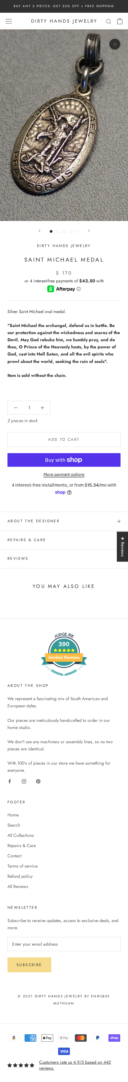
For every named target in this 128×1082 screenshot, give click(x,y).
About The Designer (33, 521)
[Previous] (39, 230)
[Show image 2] (57, 231)
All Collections (20, 835)
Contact (14, 856)
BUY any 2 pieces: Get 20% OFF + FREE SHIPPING (64, 6)
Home (13, 815)
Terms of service (22, 866)
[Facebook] (9, 780)
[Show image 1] (51, 231)
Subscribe (29, 965)
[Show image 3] (64, 231)
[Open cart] (119, 21)
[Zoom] (114, 44)
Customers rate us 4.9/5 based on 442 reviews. (75, 1065)
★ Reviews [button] (123, 547)
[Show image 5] (77, 231)
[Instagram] (24, 780)
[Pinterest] (38, 780)
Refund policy (20, 876)
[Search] (109, 21)
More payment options (64, 474)
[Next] (89, 230)
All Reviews (17, 886)
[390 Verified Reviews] (64, 679)
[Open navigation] (9, 21)
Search (13, 825)
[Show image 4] (70, 231)
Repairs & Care (26, 540)
